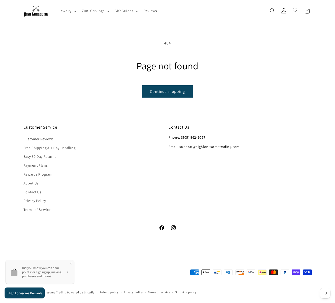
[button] (67, 10)
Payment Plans (35, 165)
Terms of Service (37, 209)
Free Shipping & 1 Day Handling (49, 147)
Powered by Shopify (81, 292)
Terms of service (159, 292)
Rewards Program (37, 174)
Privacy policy (133, 292)
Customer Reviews (38, 139)
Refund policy (109, 292)
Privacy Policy (34, 200)
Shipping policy (186, 292)
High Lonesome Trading (50, 292)
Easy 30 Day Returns (40, 156)
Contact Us (32, 192)
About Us (31, 183)
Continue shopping (167, 91)
